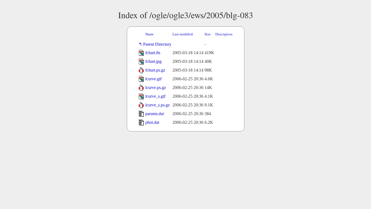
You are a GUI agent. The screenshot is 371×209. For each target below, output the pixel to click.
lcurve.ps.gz (155, 87)
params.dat (154, 113)
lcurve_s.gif (155, 96)
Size (208, 34)
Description (223, 34)
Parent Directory (158, 44)
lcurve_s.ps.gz (157, 105)
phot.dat (152, 122)
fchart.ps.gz (155, 70)
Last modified (182, 34)
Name (149, 34)
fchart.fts (152, 52)
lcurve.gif (153, 78)
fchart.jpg (153, 61)
